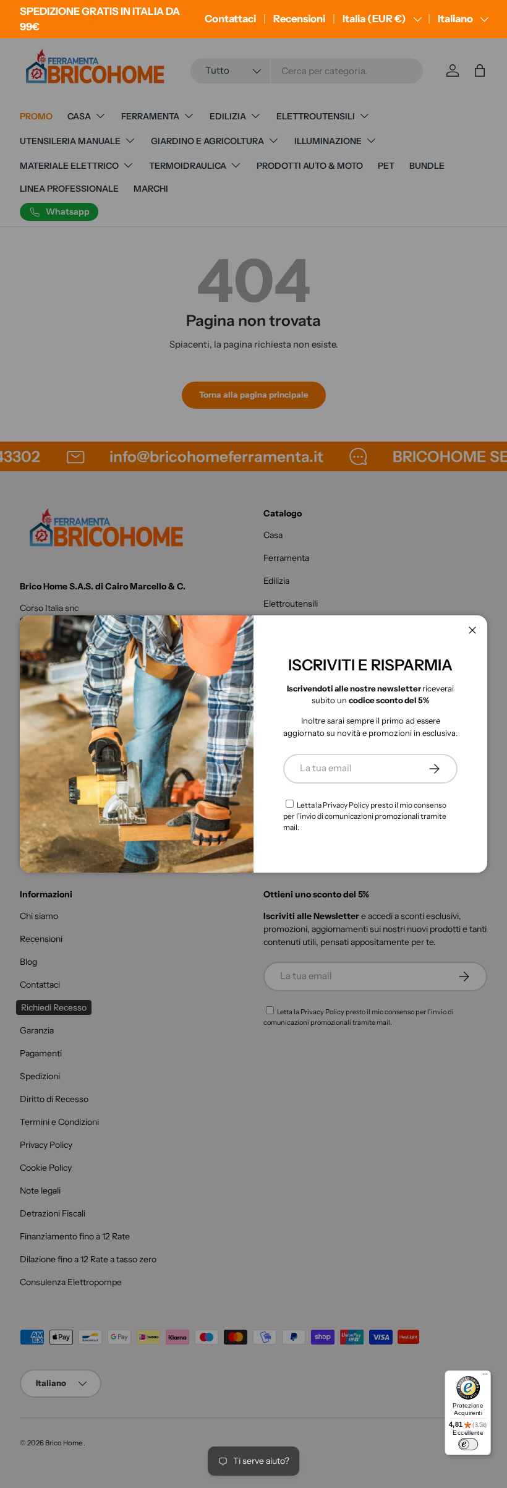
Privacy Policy (346, 805)
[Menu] (485, 1376)
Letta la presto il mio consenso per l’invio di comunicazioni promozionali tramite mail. (364, 816)
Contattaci (230, 18)
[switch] (468, 1444)
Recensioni (299, 18)
